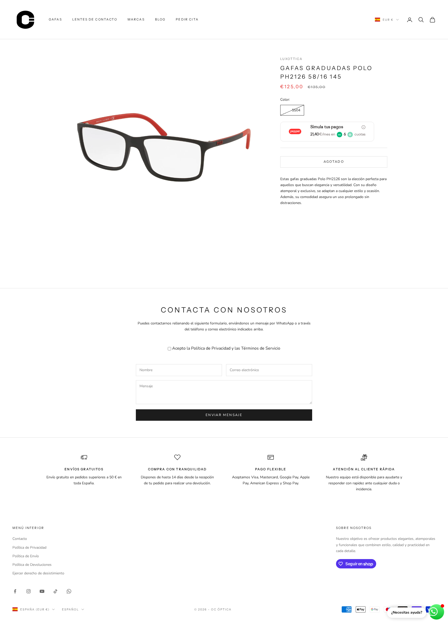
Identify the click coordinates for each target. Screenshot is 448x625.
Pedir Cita (187, 19)
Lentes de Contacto (94, 19)
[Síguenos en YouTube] (42, 591)
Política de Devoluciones (32, 564)
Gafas (55, 19)
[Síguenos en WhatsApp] (69, 591)
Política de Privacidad (210, 348)
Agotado (334, 162)
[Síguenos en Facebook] (15, 591)
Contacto (19, 538)
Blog (160, 19)
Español (70, 609)
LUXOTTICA (291, 59)
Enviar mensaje (224, 415)
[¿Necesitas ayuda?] (436, 612)
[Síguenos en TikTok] (55, 591)
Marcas (136, 19)
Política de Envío (25, 556)
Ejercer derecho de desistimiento (38, 573)
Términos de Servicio (260, 348)
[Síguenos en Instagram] (28, 591)
